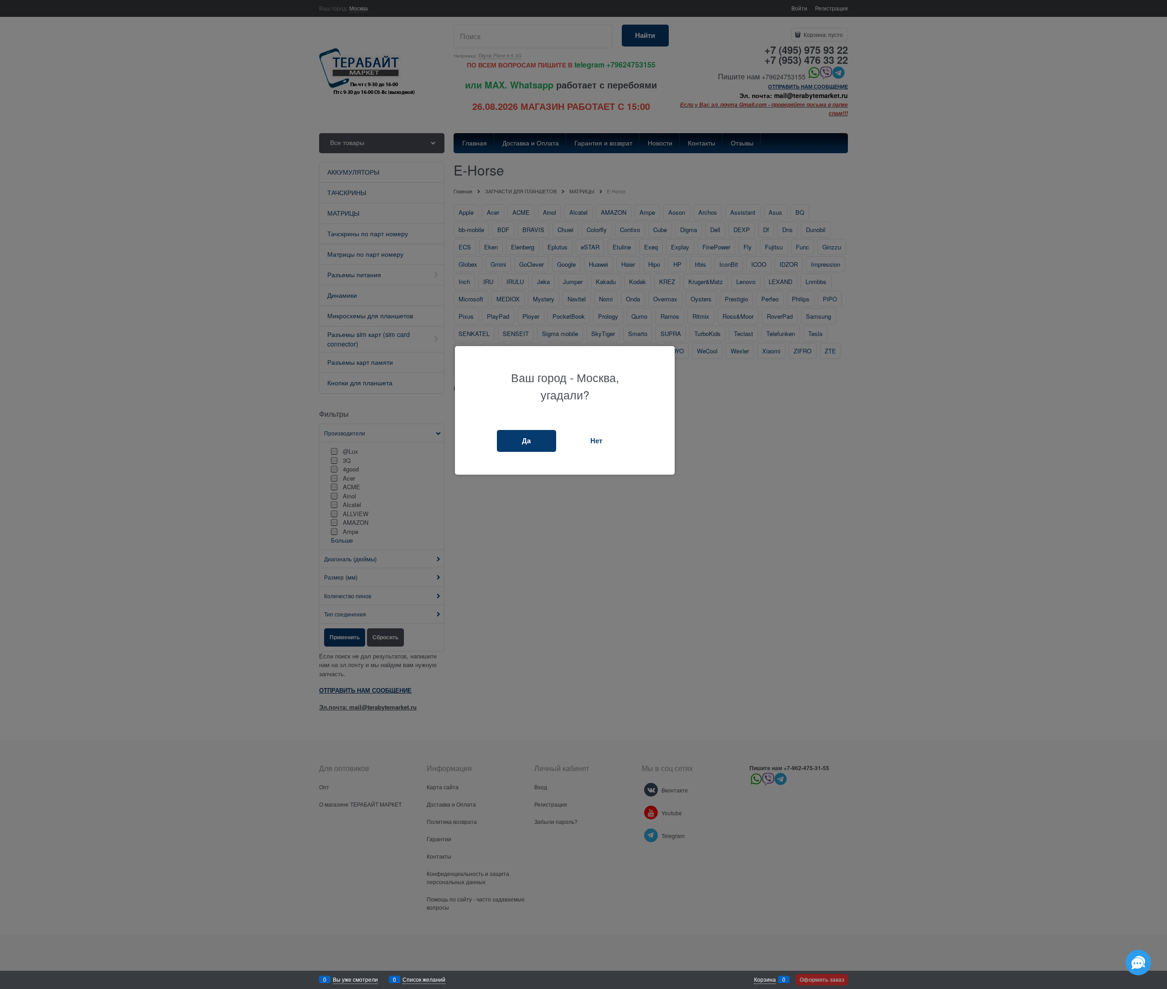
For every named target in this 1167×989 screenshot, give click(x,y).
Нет (596, 440)
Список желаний (424, 979)
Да (526, 440)
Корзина (765, 979)
